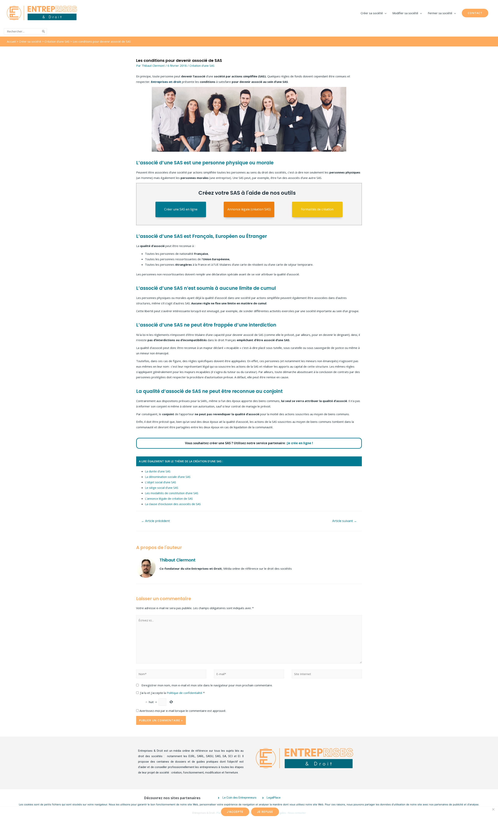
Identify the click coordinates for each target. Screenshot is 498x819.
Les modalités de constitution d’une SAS (171, 493)
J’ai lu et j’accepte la (172, 693)
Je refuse (265, 811)
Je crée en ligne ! (300, 443)
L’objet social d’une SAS (160, 482)
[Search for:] (22, 31)
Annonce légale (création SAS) (249, 209)
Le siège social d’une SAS (161, 488)
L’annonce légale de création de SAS (169, 498)
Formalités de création (317, 209)
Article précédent (155, 521)
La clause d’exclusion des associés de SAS (173, 504)
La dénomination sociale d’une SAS (167, 477)
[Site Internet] (327, 674)
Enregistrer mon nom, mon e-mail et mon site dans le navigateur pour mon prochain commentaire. (207, 685)
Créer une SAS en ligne (180, 209)
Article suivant (344, 521)
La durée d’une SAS (157, 471)
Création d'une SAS (57, 41)
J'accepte (235, 811)
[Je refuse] (493, 809)
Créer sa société (30, 41)
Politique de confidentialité (185, 693)
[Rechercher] (44, 31)
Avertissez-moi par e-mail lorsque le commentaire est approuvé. (182, 711)
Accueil (11, 41)
